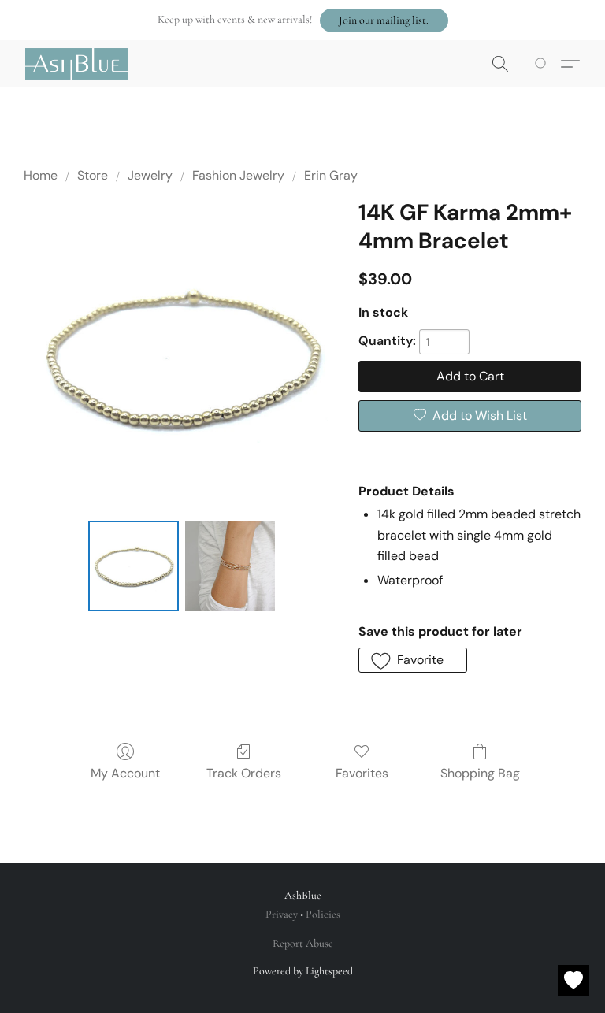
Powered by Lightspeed (303, 971)
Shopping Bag (480, 773)
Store (92, 175)
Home (41, 175)
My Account (125, 773)
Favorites (362, 773)
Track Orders (243, 773)
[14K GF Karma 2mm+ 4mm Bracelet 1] (230, 566)
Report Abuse (303, 943)
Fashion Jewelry (238, 175)
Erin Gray (331, 175)
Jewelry (150, 175)
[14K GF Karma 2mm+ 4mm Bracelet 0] (133, 566)
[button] (384, 20)
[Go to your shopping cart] (543, 64)
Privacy (281, 914)
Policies (323, 914)
